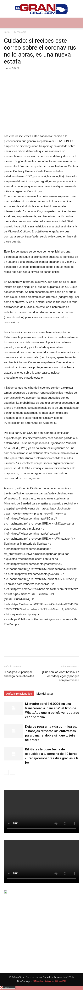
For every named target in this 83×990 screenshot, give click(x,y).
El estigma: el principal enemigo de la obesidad (19, 674)
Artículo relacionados (19, 693)
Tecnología (20, 32)
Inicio (7, 32)
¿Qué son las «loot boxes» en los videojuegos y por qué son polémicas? (60, 676)
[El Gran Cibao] (41, 9)
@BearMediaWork (43, 981)
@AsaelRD (60, 981)
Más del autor (44, 693)
